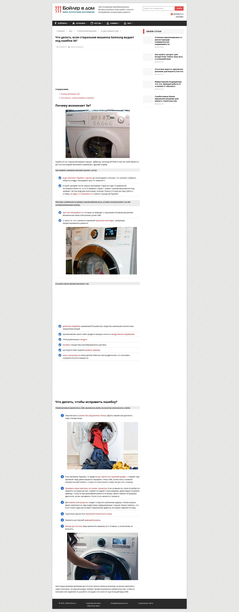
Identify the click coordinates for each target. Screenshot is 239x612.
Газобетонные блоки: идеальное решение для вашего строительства (167, 98)
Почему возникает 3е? (70, 94)
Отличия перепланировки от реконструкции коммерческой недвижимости (168, 40)
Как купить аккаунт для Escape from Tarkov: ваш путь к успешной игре (169, 56)
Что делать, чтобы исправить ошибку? (77, 97)
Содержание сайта (145, 603)
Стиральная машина (87, 31)
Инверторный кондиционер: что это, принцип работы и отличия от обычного (168, 84)
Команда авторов (93, 603)
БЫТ (71, 31)
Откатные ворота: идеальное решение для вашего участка (169, 70)
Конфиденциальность (119, 603)
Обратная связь (93, 606)
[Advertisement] (97, 68)
